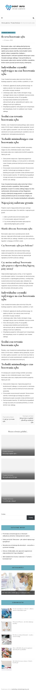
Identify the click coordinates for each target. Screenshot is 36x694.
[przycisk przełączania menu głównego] (2, 18)
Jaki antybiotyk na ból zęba (10, 477)
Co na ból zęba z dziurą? (9, 501)
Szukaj (3, 514)
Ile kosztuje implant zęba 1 (10, 453)
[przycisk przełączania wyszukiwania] (33, 18)
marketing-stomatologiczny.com (20, 689)
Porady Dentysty (8, 32)
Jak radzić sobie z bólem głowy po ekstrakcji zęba (16, 592)
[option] (18, 584)
